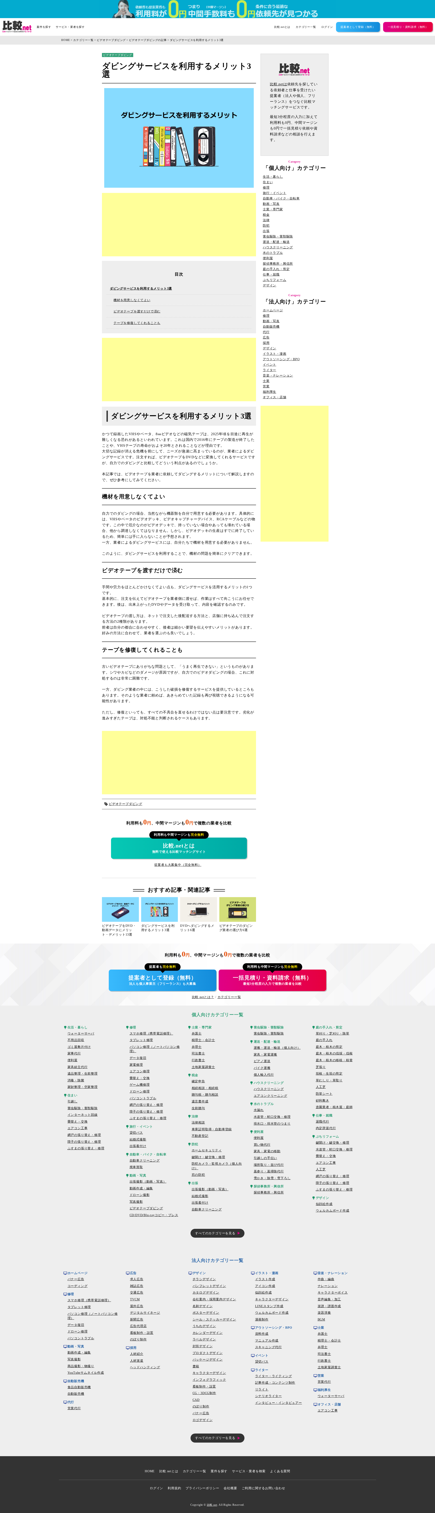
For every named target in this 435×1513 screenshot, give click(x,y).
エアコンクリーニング (270, 1096)
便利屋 (268, 258)
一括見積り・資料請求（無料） (408, 27)
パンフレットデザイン (209, 1286)
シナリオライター (268, 1396)
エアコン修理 (140, 1071)
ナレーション (328, 1286)
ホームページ (273, 310)
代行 (266, 332)
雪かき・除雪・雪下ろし (272, 1178)
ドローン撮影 (140, 1195)
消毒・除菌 (76, 1080)
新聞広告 (136, 1319)
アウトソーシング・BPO (281, 359)
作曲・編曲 (326, 1279)
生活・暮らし (273, 176)
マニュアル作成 (267, 1340)
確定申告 (198, 1081)
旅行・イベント (274, 193)
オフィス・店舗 (274, 397)
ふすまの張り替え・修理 (86, 1148)
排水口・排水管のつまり (272, 1123)
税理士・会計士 (203, 1040)
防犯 (266, 225)
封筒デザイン (203, 1346)
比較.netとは (282, 27)
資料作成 (261, 1333)
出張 (266, 231)
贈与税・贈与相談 (205, 1094)
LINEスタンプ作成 (269, 1306)
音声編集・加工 (329, 1299)
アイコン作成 (265, 1286)
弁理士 (197, 1047)
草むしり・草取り (329, 1080)
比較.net (212, 1504)
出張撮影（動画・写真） (148, 1181)
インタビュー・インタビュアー (278, 1403)
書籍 (196, 1366)
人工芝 (321, 1087)
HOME (65, 40)
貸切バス (136, 1132)
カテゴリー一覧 (306, 27)
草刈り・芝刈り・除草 (332, 1033)
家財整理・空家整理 (83, 1087)
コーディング (78, 1286)
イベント (269, 364)
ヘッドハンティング (145, 1367)
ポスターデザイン (206, 1312)
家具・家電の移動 (267, 1151)
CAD (196, 1400)
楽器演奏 (324, 1312)
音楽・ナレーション (278, 375)
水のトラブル (273, 253)
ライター (269, 370)
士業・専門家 (273, 209)
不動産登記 (200, 1136)
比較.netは (278, 84)
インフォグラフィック (209, 1379)
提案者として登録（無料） (358, 27)
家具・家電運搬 (265, 1054)
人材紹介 (136, 1354)
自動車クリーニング (145, 1160)
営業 (266, 386)
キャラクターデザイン (209, 1373)
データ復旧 (138, 1058)
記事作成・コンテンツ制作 (275, 1382)
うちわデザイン (204, 1326)
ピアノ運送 (262, 1061)
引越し (72, 1101)
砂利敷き (322, 1100)
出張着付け (138, 1146)
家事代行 (74, 1053)
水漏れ (259, 1110)
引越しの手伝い (265, 1158)
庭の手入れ (324, 1040)
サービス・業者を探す (70, 27)
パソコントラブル (143, 1098)
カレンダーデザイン (208, 1333)
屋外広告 (136, 1306)
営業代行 (74, 1408)
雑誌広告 (136, 1286)
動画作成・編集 (141, 1188)
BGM (321, 1319)
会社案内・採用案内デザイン (214, 1299)
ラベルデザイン (204, 1339)
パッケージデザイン (208, 1359)
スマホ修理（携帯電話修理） (151, 1033)
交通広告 (136, 1292)
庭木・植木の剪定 (329, 1047)
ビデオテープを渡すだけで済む (137, 311)
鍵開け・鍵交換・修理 (208, 1157)
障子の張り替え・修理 (84, 1141)
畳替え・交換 (78, 1121)
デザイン (269, 285)
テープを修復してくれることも (137, 323)
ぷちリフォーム (274, 280)
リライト (261, 1389)
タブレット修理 (141, 1040)
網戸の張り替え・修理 (84, 1135)
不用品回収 (76, 1040)
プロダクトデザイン (208, 1353)
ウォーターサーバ (81, 1033)
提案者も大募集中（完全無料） (177, 865)
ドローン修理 (140, 1091)
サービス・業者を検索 (249, 1471)
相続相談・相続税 (205, 1088)
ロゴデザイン (203, 1420)
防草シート (324, 1093)
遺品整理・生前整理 (83, 1073)
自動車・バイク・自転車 (281, 198)
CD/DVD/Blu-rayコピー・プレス (154, 1215)
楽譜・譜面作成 (329, 1306)
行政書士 (198, 1060)
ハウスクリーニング (278, 247)
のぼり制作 (138, 1339)
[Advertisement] (179, 224)
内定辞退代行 (326, 1128)
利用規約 (174, 1488)
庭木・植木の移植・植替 (334, 1060)
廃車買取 (136, 1167)
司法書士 (198, 1053)
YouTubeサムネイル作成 (86, 1372)
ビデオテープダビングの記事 (148, 40)
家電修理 (136, 1064)
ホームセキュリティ (207, 1150)
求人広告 (136, 1279)
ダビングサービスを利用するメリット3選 (197, 40)
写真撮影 (136, 1201)
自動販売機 (271, 326)
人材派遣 (136, 1360)
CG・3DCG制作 (204, 1393)
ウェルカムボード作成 (332, 1210)
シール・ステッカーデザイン (214, 1319)
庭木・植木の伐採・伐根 (334, 1053)
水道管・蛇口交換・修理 (272, 1117)
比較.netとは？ (203, 997)
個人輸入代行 (264, 1074)
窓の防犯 (198, 1175)
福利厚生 (269, 392)
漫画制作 (261, 1319)
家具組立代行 (78, 1067)
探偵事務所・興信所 (278, 263)
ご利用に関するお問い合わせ (263, 1488)
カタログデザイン (206, 1292)
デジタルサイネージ (145, 1312)
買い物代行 (262, 1144)
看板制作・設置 (142, 1333)
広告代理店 (138, 1326)
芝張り (321, 1067)
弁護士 (197, 1033)
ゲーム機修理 (140, 1084)
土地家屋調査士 (203, 1067)
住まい (268, 182)
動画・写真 (271, 204)
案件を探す (44, 27)
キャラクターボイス (333, 1292)
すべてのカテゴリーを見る (215, 1233)
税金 (266, 214)
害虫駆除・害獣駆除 (278, 236)
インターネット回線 (83, 1115)
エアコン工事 (78, 1128)
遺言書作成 (200, 1101)
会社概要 (230, 1488)
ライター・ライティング (273, 1376)
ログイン (327, 27)
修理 (266, 187)
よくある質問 (280, 1471)
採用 (266, 343)
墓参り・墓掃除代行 (269, 1171)
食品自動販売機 (79, 1387)
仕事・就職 (271, 274)
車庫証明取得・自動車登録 (212, 1129)
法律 (266, 220)
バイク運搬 (262, 1068)
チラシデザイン (204, 1279)
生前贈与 (198, 1108)
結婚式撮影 (138, 1139)
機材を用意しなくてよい (132, 300)
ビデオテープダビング (111, 40)
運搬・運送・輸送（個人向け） (277, 1047)
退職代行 (322, 1121)
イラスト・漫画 (274, 353)
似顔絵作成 (324, 1204)
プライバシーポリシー (202, 1488)
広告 (266, 337)
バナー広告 (76, 1279)
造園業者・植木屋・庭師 (334, 1107)
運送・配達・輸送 (276, 242)
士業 (266, 381)
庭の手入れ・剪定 (276, 269)
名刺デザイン (203, 1306)
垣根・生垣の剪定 (329, 1073)
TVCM (135, 1299)
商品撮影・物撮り (81, 1366)
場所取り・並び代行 (269, 1165)
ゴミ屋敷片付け (79, 1047)
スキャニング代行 (268, 1347)
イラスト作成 (265, 1279)
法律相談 (198, 1122)
